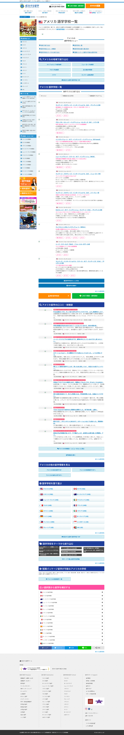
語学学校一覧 (78, 45)
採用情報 (66, 732)
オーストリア (67, 712)
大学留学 (22, 712)
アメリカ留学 (45, 678)
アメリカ (66, 678)
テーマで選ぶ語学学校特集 (71, 559)
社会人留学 (23, 714)
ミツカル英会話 (90, 723)
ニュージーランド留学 (47, 686)
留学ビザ (88, 686)
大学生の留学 (23, 709)
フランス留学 (45, 704)
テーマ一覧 (25, 94)
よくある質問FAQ (90, 691)
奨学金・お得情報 (90, 681)
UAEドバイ (66, 714)
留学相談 (94, 6)
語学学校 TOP (26, 38)
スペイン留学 (45, 709)
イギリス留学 (45, 688)
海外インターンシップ (25, 688)
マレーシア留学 (46, 701)
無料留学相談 (60, 29)
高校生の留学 (23, 707)
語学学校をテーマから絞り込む (50, 52)
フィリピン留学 (46, 696)
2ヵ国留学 (22, 694)
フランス (66, 701)
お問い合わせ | (27, 732)
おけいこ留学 (23, 696)
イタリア (66, 704)
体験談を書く (72, 455)
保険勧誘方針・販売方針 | (51, 732)
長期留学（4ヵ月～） (25, 681)
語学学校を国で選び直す (81, 49)
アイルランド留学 (46, 691)
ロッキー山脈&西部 (87, 75)
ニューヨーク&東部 (87, 64)
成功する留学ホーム (26, 661)
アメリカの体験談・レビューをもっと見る (71, 449)
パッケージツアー (24, 699)
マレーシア (67, 699)
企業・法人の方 (89, 715)
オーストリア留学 (46, 714)
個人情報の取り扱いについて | (38, 732)
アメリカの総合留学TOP (54, 470)
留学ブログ (88, 688)
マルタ (65, 694)
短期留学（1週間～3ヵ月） (27, 678)
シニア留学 (23, 717)
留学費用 (88, 678)
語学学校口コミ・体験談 (48, 49)
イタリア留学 (45, 707)
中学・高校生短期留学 (25, 701)
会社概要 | (22, 732)
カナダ (65, 681)
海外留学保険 (89, 683)
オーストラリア (68, 683)
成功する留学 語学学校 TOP (71, 80)
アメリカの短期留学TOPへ (88, 470)
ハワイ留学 (45, 699)
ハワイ (54, 75)
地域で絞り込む (45, 45)
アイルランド (67, 691)
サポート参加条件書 (91, 694)
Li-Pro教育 (88, 726)
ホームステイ (23, 691)
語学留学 (22, 683)
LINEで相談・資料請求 (89, 296)
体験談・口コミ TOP (27, 136)
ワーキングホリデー (25, 686)
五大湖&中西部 (87, 70)
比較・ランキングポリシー (91, 713)
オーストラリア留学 (47, 683)
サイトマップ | (60, 732)
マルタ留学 (45, 694)
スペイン (66, 707)
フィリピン (67, 696)
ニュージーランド (68, 686)
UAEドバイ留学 (46, 717)
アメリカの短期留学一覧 (54, 579)
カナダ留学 (45, 681)
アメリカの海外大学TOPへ (54, 475)
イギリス (66, 688)
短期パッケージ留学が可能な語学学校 (85, 52)
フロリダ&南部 (54, 70)
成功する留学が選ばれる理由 (59, 669)
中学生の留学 (23, 704)
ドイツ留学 (45, 712)
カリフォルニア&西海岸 (54, 64)
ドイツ (65, 709)
